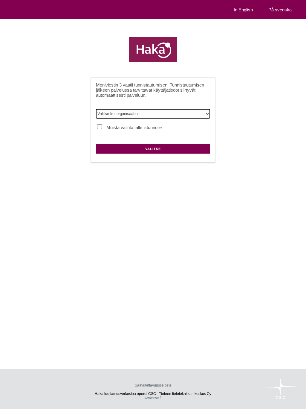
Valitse (153, 149)
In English (243, 9)
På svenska (280, 9)
